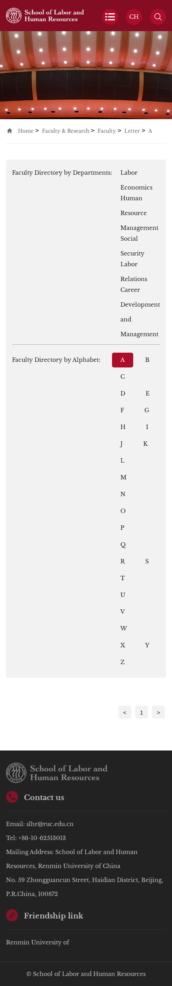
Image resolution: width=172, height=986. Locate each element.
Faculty (107, 131)
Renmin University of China (37, 944)
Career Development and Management (140, 291)
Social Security (132, 240)
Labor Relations (133, 266)
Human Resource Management (139, 200)
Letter (132, 131)
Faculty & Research (65, 131)
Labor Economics (136, 174)
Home (26, 131)
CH (134, 16)
